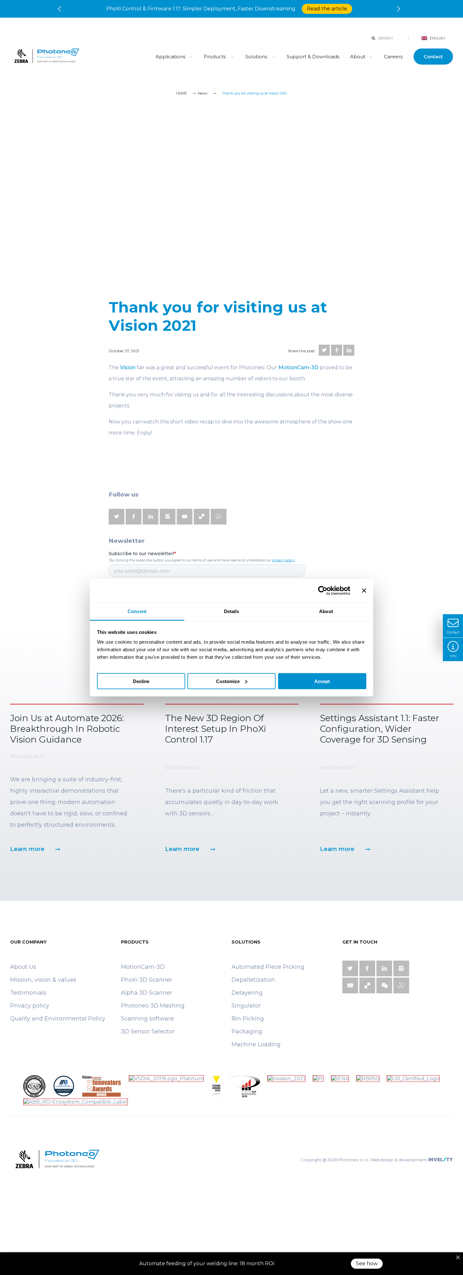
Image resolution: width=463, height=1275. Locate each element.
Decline (141, 681)
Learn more (27, 849)
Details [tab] (231, 611)
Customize (228, 681)
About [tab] (326, 611)
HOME (181, 93)
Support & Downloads (313, 57)
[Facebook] (336, 350)
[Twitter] (324, 350)
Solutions (256, 57)
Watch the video (302, 9)
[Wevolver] (218, 517)
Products (215, 57)
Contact (433, 57)
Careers (393, 57)
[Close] (458, 1257)
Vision (127, 367)
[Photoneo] (76, 56)
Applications (170, 57)
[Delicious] (201, 517)
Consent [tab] (137, 611)
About (357, 57)
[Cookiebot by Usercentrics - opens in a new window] (322, 590)
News (202, 93)
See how (367, 1263)
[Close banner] (364, 591)
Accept (322, 681)
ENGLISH (437, 38)
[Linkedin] (348, 350)
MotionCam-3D (298, 367)
